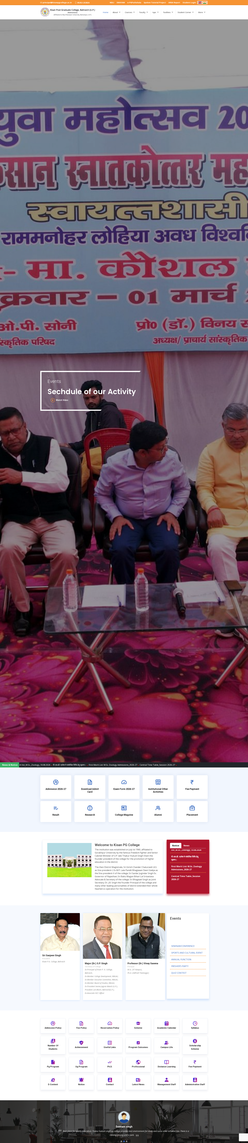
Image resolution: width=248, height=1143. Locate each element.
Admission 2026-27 (56, 789)
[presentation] (5, 342)
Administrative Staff (195, 1084)
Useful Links (110, 1047)
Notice (81, 1084)
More (200, 12)
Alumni (158, 814)
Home (105, 12)
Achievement (81, 1047)
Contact (110, 1084)
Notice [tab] (175, 845)
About (115, 12)
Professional (138, 1066)
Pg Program (53, 1066)
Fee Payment (192, 789)
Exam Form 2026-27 (124, 789)
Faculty (142, 12)
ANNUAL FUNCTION (181, 932)
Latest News (138, 1084)
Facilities (167, 12)
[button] (121, 1141)
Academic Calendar (166, 1028)
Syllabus (195, 1028)
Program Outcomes (138, 1047)
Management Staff (166, 1084)
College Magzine (124, 814)
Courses (128, 12)
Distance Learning (167, 1066)
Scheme (138, 1028)
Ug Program (81, 1066)
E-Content (53, 1084)
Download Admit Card (90, 790)
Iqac (154, 12)
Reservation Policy (110, 1028)
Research (90, 814)
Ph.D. (109, 1066)
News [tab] (186, 845)
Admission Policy (53, 1028)
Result (55, 814)
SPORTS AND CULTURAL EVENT (187, 925)
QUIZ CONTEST (179, 945)
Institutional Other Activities (158, 790)
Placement (192, 814)
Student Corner (184, 12)
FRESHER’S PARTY (179, 938)
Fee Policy (81, 1028)
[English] (200, 2)
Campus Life (167, 1047)
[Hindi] (204, 2)
